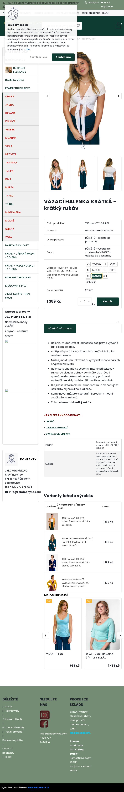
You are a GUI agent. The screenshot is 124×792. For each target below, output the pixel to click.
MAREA (9, 187)
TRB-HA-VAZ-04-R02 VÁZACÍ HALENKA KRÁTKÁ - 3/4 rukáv (76, 521)
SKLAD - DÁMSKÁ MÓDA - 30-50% (20, 255)
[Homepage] (3, 13)
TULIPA (9, 171)
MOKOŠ (9, 220)
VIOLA (9, 146)
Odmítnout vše (38, 57)
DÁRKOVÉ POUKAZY (17, 245)
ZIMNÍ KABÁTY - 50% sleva (17, 295)
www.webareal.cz (38, 787)
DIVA (8, 179)
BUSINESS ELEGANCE (19, 69)
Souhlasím (63, 57)
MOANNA (10, 138)
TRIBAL (9, 204)
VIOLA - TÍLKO (54, 654)
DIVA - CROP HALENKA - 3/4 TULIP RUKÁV (100, 655)
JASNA (9, 104)
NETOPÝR (10, 154)
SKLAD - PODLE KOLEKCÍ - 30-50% (19, 267)
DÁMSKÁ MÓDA (14, 80)
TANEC (9, 195)
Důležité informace (60, 328)
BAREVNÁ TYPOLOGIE (18, 277)
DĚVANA (10, 113)
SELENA (9, 229)
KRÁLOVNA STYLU (15, 285)
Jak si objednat (91, 13)
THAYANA (11, 162)
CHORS (9, 96)
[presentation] (47, 96)
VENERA (10, 129)
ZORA (8, 237)
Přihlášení (93, 2)
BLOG (105, 13)
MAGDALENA (13, 212)
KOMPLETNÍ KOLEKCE (17, 88)
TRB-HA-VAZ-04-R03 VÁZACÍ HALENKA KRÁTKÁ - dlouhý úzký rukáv (76, 562)
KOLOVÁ (10, 121)
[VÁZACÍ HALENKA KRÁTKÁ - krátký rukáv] (83, 96)
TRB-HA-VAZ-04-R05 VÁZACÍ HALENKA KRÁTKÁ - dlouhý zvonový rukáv (76, 583)
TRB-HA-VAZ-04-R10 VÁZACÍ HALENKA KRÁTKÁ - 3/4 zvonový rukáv (77, 542)
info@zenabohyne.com (22, 492)
